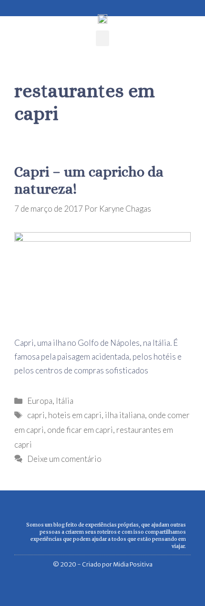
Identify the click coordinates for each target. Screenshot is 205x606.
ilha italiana (125, 415)
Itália (64, 401)
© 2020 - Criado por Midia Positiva (103, 564)
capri (36, 415)
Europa (39, 401)
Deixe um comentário (64, 459)
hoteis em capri (75, 415)
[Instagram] (24, 5)
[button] (102, 38)
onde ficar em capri (80, 430)
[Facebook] (10, 5)
